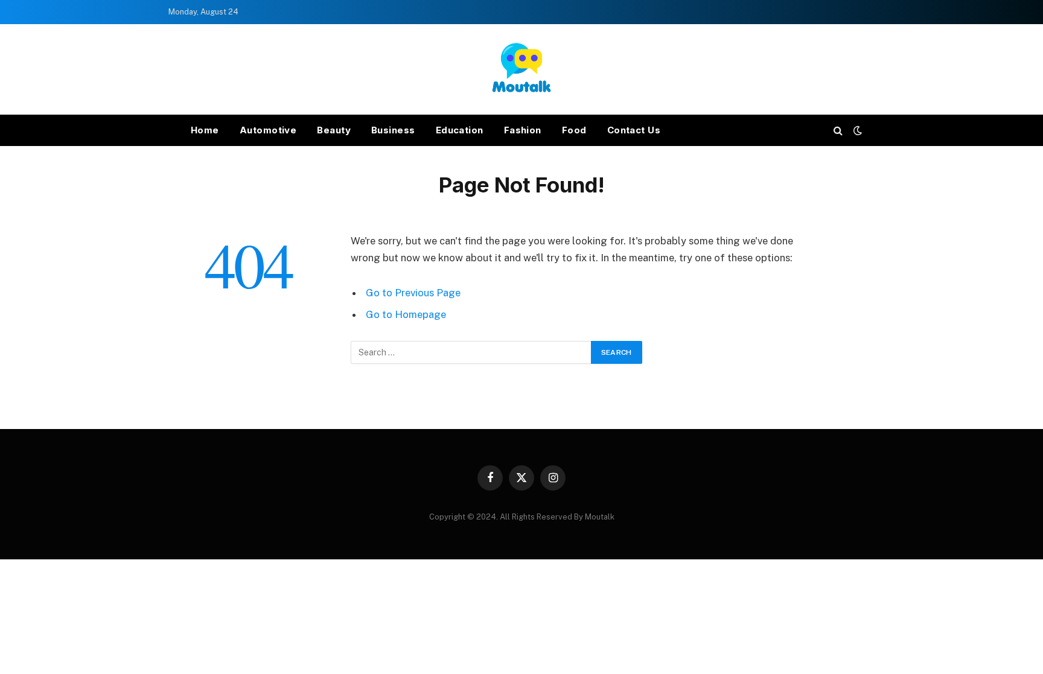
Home (205, 130)
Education (459, 130)
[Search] (838, 130)
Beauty (334, 130)
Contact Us (634, 130)
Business (393, 130)
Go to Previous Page (413, 293)
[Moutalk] (521, 69)
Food (574, 130)
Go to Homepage (406, 314)
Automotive (268, 130)
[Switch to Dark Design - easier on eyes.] (856, 130)
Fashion (522, 130)
